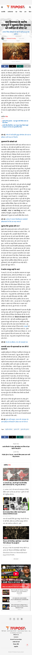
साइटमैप (16, 646)
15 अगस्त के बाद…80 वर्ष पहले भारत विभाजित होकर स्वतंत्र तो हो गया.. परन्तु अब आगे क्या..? (15, 484)
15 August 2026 (7, 516)
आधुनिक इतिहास (8, 429)
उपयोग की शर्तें (16, 642)
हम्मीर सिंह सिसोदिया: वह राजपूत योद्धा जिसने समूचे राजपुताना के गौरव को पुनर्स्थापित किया (15, 126)
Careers (16, 637)
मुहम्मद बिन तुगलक (25, 429)
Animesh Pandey (11, 38)
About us (16, 634)
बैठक (30, 11)
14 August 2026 (7, 545)
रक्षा (16, 11)
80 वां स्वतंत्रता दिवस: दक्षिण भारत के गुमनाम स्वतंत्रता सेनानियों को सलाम (14, 513)
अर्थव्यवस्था (10, 11)
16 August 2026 (7, 487)
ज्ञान (25, 11)
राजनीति (3, 11)
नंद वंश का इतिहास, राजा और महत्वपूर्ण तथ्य (16, 342)
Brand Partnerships (16, 639)
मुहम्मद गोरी (16, 429)
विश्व (21, 11)
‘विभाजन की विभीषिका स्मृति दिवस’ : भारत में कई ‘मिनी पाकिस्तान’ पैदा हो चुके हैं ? (15, 542)
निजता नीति (16, 644)
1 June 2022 (21, 38)
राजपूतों (26, 326)
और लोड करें (16, 559)
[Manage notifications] (27, 644)
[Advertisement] (16, 2)
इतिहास (5, 479)
